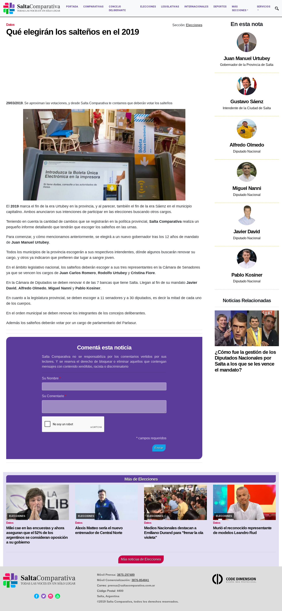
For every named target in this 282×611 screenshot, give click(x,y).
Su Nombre (50, 378)
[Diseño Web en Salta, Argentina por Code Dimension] (235, 579)
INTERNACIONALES (196, 6)
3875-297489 (126, 574)
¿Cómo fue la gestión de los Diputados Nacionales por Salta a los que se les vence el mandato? (245, 361)
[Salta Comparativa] (31, 8)
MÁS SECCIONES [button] (239, 8)
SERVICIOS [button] (263, 6)
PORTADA (72, 6)
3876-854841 (140, 580)
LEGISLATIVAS (170, 6)
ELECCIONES (148, 6)
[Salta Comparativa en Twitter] (43, 596)
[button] (277, 8)
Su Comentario (53, 396)
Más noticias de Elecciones (141, 559)
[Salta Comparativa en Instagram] (50, 596)
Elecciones (194, 25)
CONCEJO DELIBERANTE (117, 8)
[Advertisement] (130, 70)
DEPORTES (219, 6)
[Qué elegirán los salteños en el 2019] (104, 154)
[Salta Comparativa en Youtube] (57, 596)
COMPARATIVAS (93, 6)
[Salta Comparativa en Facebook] (36, 596)
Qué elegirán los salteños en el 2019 (72, 31)
